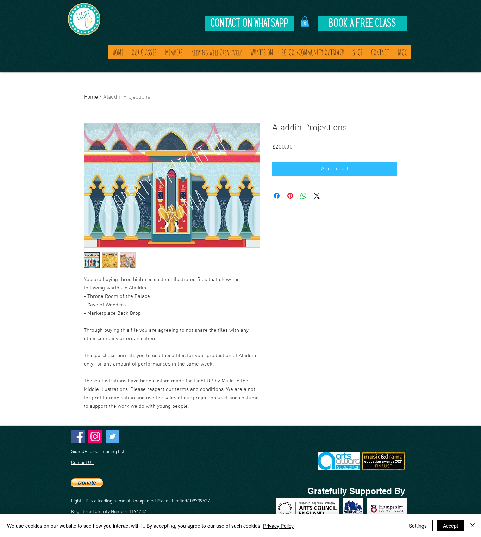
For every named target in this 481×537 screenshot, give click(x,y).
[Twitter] (112, 436)
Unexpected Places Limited (159, 501)
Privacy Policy (278, 525)
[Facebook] (78, 436)
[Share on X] (317, 196)
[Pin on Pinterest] (290, 196)
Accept (450, 525)
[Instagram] (95, 436)
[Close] (472, 525)
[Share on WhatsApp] (303, 196)
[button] (304, 21)
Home (91, 97)
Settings (418, 525)
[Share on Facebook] (277, 196)
